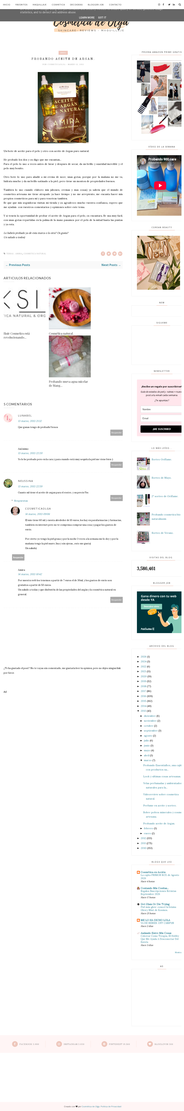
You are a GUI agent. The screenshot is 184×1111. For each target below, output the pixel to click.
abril (146, 755)
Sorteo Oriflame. (162, 459)
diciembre (150, 715)
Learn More (87, 17)
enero (147, 833)
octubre (148, 725)
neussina (25, 481)
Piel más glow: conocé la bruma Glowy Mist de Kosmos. (158, 909)
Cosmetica (58, 4)
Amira (63, 53)
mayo (147, 750)
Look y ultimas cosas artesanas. (162, 776)
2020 (144, 676)
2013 (143, 710)
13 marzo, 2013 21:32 (30, 421)
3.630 (74, 1044)
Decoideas (76, 4)
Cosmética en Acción (153, 872)
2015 (143, 701)
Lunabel (25, 415)
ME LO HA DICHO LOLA (155, 920)
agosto (148, 735)
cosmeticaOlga (56, 64)
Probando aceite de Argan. (159, 823)
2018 (143, 686)
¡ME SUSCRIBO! (162, 429)
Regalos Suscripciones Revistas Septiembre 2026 (158, 893)
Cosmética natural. (61, 333)
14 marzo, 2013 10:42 (30, 574)
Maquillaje (40, 4)
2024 (143, 661)
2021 (143, 671)
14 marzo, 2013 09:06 (37, 514)
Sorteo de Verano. (162, 532)
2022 (143, 666)
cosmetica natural (35, 253)
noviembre (150, 720)
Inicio (6, 4)
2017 (143, 691)
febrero (148, 828)
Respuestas (21, 500)
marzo (148, 760)
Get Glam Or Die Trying (155, 904)
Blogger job (96, 4)
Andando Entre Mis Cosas (156, 933)
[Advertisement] (63, 709)
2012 (143, 838)
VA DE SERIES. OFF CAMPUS (157, 923)
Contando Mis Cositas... (155, 888)
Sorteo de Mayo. (161, 477)
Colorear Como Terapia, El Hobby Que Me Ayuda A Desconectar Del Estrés (160, 939)
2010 (143, 848)
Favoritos (21, 4)
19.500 (119, 1044)
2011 (143, 843)
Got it (102, 17)
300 (164, 1044)
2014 (143, 706)
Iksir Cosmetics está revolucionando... (17, 335)
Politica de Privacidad (111, 1106)
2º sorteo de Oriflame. (165, 496)
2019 (143, 681)
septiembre (151, 730)
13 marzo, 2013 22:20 (30, 453)
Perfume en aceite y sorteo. (159, 805)
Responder (116, 432)
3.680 (29, 1044)
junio (147, 745)
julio (146, 740)
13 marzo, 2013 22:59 (30, 486)
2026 (143, 656)
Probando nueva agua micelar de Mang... (68, 383)
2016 (143, 696)
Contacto (115, 4)
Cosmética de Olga (91, 1106)
